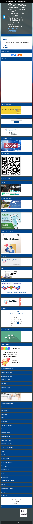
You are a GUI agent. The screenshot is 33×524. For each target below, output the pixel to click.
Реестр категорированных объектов (16, 292)
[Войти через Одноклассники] (20, 55)
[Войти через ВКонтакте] (15, 55)
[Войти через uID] (12, 55)
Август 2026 (16, 311)
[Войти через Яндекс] (18, 55)
